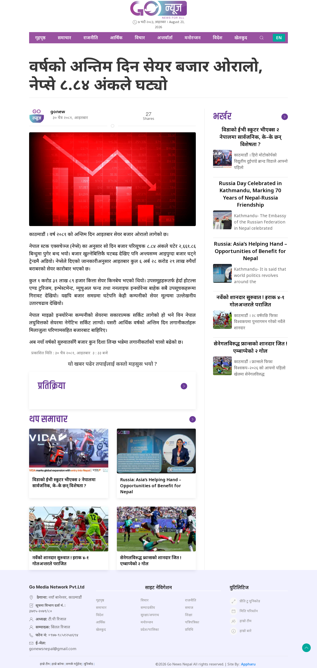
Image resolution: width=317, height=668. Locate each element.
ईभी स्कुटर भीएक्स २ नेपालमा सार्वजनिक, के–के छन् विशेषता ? (64, 483)
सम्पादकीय (148, 607)
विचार (140, 38)
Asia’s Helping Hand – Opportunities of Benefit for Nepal (150, 486)
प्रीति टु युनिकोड (250, 601)
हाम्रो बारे (245, 630)
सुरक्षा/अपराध (150, 614)
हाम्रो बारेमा (58, 664)
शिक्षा (188, 614)
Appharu (248, 664)
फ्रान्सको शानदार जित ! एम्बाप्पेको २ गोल (250, 347)
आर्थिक (116, 38)
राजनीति (90, 38)
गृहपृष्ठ (40, 38)
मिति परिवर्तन (249, 611)
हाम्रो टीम (245, 620)
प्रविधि (189, 629)
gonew (57, 111)
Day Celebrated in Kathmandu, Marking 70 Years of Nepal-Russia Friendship (250, 193)
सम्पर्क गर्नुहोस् (74, 664)
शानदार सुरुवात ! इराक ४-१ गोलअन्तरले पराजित (60, 561)
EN (279, 38)
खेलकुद (240, 38)
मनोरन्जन (193, 38)
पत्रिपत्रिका (192, 622)
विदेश (217, 38)
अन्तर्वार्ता (165, 38)
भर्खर (222, 117)
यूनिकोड (88, 664)
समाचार (64, 38)
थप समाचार (48, 419)
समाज (189, 607)
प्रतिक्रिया (51, 386)
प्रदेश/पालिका (150, 629)
